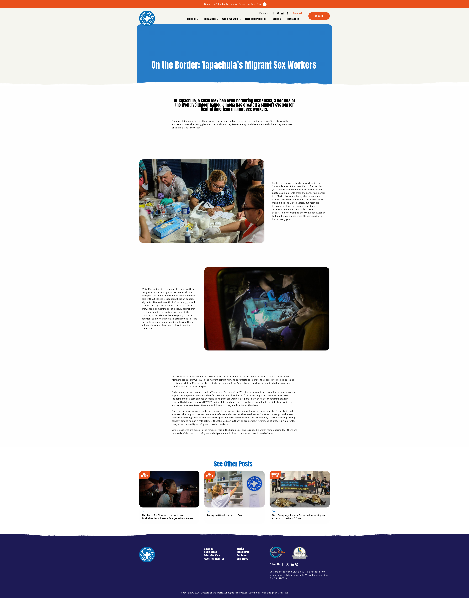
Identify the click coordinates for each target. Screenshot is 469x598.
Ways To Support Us (255, 19)
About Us (191, 19)
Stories (277, 19)
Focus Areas (209, 19)
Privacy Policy (253, 592)
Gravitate (283, 592)
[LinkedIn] (281, 13)
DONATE (319, 16)
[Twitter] (277, 13)
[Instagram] (286, 13)
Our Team (241, 555)
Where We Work (230, 19)
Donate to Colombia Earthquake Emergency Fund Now (233, 4)
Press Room (243, 552)
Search (296, 13)
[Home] (147, 18)
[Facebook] (272, 13)
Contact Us (293, 19)
